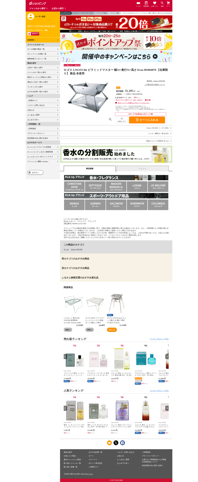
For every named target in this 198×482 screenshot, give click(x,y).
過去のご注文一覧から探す (37, 82)
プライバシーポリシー (36, 133)
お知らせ (30, 110)
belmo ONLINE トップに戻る (158, 128)
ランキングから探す (35, 87)
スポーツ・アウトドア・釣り (83, 13)
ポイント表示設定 (95, 463)
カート (91, 456)
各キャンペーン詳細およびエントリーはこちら (133, 103)
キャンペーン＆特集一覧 (36, 54)
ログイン (35, 173)
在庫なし (68, 330)
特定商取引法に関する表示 (37, 138)
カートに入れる (147, 120)
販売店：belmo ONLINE (156, 81)
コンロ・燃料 (114, 13)
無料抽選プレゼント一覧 (36, 59)
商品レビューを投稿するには (157, 141)
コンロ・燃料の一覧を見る (158, 133)
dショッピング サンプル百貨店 (39, 147)
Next (167, 356)
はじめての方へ (33, 120)
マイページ (93, 459)
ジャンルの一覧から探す (36, 72)
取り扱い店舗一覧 (70, 467)
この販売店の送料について (154, 85)
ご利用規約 (31, 128)
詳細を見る (112, 330)
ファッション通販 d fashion (37, 161)
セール (66, 249)
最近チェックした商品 (72, 459)
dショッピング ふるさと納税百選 (40, 152)
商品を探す (68, 452)
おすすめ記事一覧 (95, 452)
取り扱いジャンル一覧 (72, 463)
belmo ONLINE (76, 249)
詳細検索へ (31, 40)
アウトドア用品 (101, 13)
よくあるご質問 (33, 115)
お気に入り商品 (70, 456)
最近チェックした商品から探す (39, 77)
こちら (90, 474)
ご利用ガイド (32, 100)
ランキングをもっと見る (159, 339)
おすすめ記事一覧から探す (37, 92)
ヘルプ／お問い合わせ (36, 105)
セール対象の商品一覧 (36, 49)
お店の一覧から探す (35, 67)
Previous (65, 356)
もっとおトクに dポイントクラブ (40, 157)
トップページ (65, 13)
